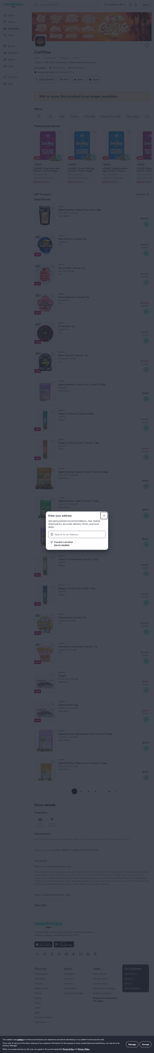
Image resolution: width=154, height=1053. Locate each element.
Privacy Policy (84, 1049)
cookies (20, 1039)
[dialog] (77, 1044)
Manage (132, 1044)
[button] (78, 543)
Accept (145, 1044)
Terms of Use (68, 1049)
